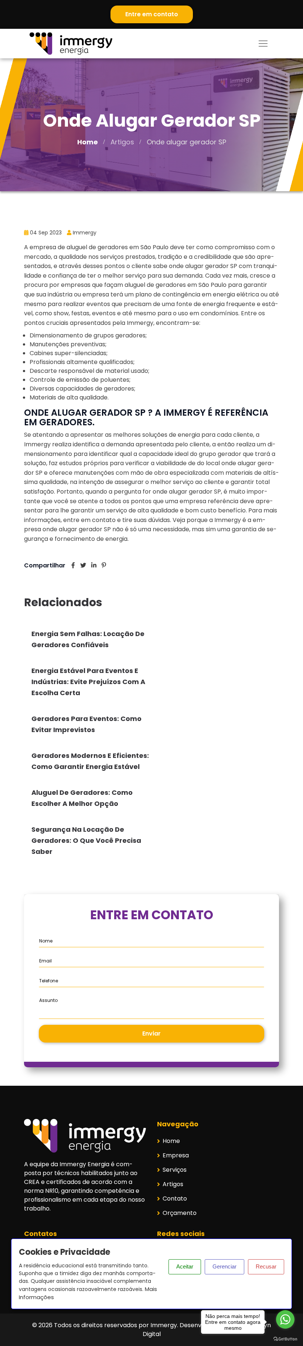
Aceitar (184, 1266)
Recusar (266, 1266)
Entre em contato (151, 14)
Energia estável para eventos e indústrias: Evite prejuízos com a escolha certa (88, 681)
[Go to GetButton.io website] (285, 1338)
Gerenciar (224, 1266)
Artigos (122, 142)
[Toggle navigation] (263, 43)
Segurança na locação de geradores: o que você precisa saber (86, 840)
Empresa (176, 1155)
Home (87, 142)
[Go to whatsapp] (285, 1319)
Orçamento (180, 1213)
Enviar (151, 1033)
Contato (175, 1198)
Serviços (175, 1169)
